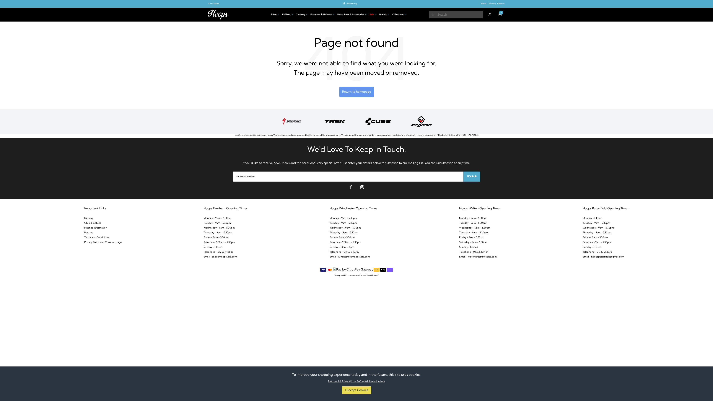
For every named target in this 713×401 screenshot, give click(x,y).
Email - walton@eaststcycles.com (478, 257)
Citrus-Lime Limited (368, 276)
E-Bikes (286, 15)
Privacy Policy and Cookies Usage (103, 242)
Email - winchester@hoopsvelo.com (350, 257)
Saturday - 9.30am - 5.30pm (219, 242)
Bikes (274, 15)
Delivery (492, 4)
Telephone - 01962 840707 (344, 252)
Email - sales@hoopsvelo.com (220, 257)
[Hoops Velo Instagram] (362, 187)
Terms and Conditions (96, 237)
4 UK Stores (213, 4)
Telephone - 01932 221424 (474, 252)
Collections (398, 15)
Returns (501, 4)
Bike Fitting (351, 4)
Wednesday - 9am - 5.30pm (219, 228)
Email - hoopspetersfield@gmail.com (603, 257)
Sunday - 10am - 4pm (342, 247)
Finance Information (95, 228)
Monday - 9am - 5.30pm (343, 218)
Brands (383, 15)
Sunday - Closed (213, 247)
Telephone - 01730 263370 (597, 252)
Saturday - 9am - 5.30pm (473, 242)
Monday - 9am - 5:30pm (472, 218)
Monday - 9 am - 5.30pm (217, 218)
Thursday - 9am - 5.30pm (218, 233)
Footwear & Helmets (321, 15)
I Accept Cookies (356, 390)
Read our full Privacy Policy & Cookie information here (356, 381)
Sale (371, 15)
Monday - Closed (592, 218)
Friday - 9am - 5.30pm (216, 237)
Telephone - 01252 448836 (218, 252)
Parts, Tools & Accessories (350, 15)
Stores (483, 4)
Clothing (300, 15)
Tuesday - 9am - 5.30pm (217, 223)
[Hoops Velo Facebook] (351, 187)
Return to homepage (356, 91)
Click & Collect (92, 223)
